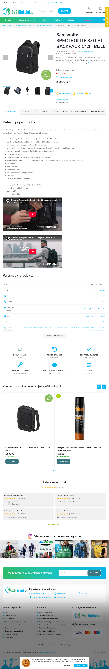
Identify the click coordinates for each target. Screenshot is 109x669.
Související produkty (78, 112)
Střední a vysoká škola (96, 322)
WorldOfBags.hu (66, 645)
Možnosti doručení (66, 77)
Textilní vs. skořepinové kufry (48, 628)
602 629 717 (86, 594)
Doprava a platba (17, 3)
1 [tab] (53, 470)
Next (104, 387)
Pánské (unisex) (99, 296)
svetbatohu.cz (62, 597)
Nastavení (66, 665)
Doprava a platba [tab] (97, 112)
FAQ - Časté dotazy (45, 612)
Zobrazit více (54, 524)
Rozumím (82, 665)
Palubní (102, 316)
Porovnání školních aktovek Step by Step (53, 625)
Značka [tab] (61, 112)
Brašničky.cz (55, 645)
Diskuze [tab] (45, 112)
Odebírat (94, 573)
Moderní (87, 316)
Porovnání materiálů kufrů (48, 631)
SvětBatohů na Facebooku (42, 597)
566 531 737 (61, 594)
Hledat (64, 11)
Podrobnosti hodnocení (86, 51)
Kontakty (5, 3)
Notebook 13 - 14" (97, 309)
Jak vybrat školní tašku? (47, 616)
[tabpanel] (28, 430)
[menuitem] (9, 20)
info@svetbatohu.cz (39, 594)
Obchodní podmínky (11, 628)
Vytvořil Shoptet (101, 652)
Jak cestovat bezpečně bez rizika (50, 634)
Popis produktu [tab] (11, 112)
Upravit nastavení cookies (47, 652)
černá (102, 290)
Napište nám (9, 637)
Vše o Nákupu (9, 619)
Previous (99, 387)
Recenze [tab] (28, 112)
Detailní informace (94, 63)
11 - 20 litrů (100, 301)
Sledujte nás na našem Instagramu (57, 536)
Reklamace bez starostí (12, 625)
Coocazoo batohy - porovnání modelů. (52, 622)
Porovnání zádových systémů (49, 619)
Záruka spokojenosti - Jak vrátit (15, 622)
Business (94, 316)
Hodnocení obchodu (54, 482)
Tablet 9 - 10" (84, 309)
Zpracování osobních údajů (14, 631)
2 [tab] (55, 470)
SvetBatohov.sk (44, 645)
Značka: (62, 100)
